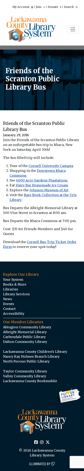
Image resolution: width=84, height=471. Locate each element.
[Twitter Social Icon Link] (48, 442)
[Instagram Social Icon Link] (42, 442)
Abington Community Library (27, 327)
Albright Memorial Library (25, 332)
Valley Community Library (24, 376)
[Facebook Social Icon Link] (36, 442)
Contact (9, 309)
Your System (13, 279)
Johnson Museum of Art (49, 190)
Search (69, 7)
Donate (53, 7)
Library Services (16, 294)
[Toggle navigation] (72, 29)
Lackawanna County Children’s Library (35, 352)
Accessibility (13, 314)
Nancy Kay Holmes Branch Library (31, 356)
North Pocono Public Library (26, 361)
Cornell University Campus (51, 166)
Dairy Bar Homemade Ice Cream (42, 185)
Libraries (10, 289)
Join (39, 7)
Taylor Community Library (25, 371)
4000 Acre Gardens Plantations (42, 180)
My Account (21, 7)
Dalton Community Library (25, 342)
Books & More (14, 284)
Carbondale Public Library (24, 337)
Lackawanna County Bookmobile (30, 381)
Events (8, 304)
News (7, 299)
